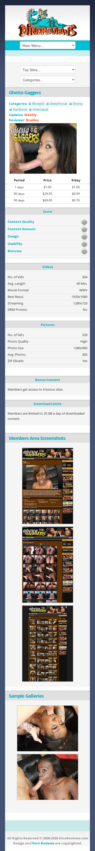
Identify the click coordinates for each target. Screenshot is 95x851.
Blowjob (38, 103)
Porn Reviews (43, 843)
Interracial (40, 109)
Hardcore (20, 109)
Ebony (78, 103)
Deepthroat (58, 103)
